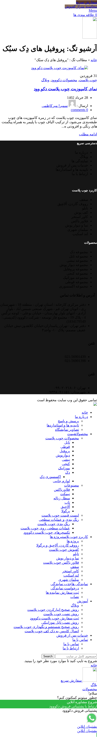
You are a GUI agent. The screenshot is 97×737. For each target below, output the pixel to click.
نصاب (74, 597)
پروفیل (65, 451)
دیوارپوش (63, 455)
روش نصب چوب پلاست (61, 614)
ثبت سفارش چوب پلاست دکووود (54, 618)
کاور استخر (70, 571)
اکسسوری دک (50, 477)
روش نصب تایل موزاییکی (60, 622)
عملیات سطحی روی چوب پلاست (45, 528)
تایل (67, 442)
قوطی (65, 447)
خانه (94, 60)
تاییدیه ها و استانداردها (63, 425)
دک (67, 472)
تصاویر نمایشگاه (67, 429)
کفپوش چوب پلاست (64, 550)
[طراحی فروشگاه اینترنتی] (95, 404)
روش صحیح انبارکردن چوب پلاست (53, 610)
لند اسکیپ (71, 575)
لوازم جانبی (61, 481)
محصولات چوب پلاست (62, 438)
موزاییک (64, 468)
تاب (67, 502)
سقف (74, 567)
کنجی (66, 464)
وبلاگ (45, 80)
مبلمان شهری (68, 580)
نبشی (66, 459)
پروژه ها (73, 541)
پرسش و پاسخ (68, 421)
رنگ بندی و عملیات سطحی (59, 519)
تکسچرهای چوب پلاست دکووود (46, 532)
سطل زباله (61, 498)
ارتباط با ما (71, 648)
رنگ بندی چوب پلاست (53, 524)
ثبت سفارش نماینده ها (62, 592)
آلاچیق (65, 507)
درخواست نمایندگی (65, 588)
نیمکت (65, 494)
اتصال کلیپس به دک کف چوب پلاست (52, 631)
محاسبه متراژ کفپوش (81, 6)
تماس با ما (71, 644)
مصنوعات (71, 485)
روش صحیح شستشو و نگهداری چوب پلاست (46, 627)
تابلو (76, 554)
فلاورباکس (62, 489)
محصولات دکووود (64, 80)
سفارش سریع (86, 2)
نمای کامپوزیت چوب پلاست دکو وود (65, 88)
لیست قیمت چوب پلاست (60, 515)
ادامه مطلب (88, 134)
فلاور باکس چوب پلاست (61, 562)
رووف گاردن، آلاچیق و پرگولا (57, 545)
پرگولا (65, 511)
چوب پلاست (88, 80)
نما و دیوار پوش (67, 558)
